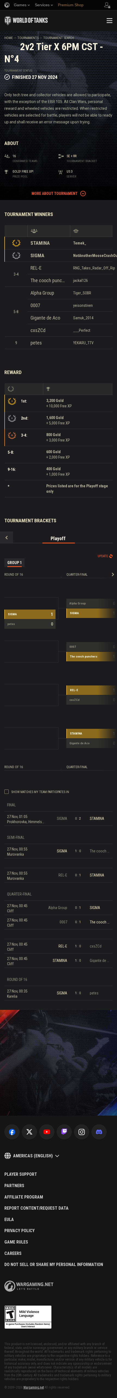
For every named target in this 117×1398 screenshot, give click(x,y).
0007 (35, 305)
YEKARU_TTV (83, 343)
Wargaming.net (33, 1387)
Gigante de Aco (45, 318)
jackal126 (80, 280)
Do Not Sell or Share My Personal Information (53, 1264)
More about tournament (55, 193)
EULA (9, 1219)
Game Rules (16, 1242)
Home (8, 38)
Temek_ (79, 243)
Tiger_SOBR (82, 293)
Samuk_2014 (83, 318)
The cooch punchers (48, 280)
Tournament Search (58, 38)
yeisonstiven (83, 305)
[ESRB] (28, 1317)
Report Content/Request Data (36, 1208)
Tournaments (28, 38)
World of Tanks (26, 20)
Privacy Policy (19, 1230)
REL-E (36, 268)
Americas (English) (33, 1155)
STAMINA (40, 243)
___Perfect (81, 330)
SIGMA (37, 255)
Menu (109, 20)
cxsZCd (37, 330)
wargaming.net (28, 1286)
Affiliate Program (23, 1197)
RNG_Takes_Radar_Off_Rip (94, 268)
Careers (12, 1253)
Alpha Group (42, 293)
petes (36, 343)
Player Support (20, 1174)
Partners (14, 1185)
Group (14, 563)
